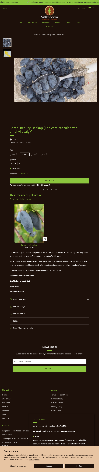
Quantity (13, 160)
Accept (49, 466)
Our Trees (46, 23)
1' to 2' (35, 154)
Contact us (24, 174)
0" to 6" (14, 154)
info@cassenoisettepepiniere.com (15, 431)
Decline (79, 466)
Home (21, 23)
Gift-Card (49, 26)
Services (68, 23)
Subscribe (49, 369)
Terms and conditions (59, 395)
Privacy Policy (34, 460)
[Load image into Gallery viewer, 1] (7, 42)
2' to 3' (44, 154)
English (5, 8)
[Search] (94, 8)
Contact (57, 23)
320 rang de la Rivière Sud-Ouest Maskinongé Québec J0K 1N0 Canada (15, 442)
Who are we (32, 23)
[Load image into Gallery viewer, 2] (7, 53)
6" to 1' (24, 154)
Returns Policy (57, 403)
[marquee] (49, 2)
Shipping (12, 142)
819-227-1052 (7, 435)
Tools (78, 23)
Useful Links (56, 411)
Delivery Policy (57, 399)
